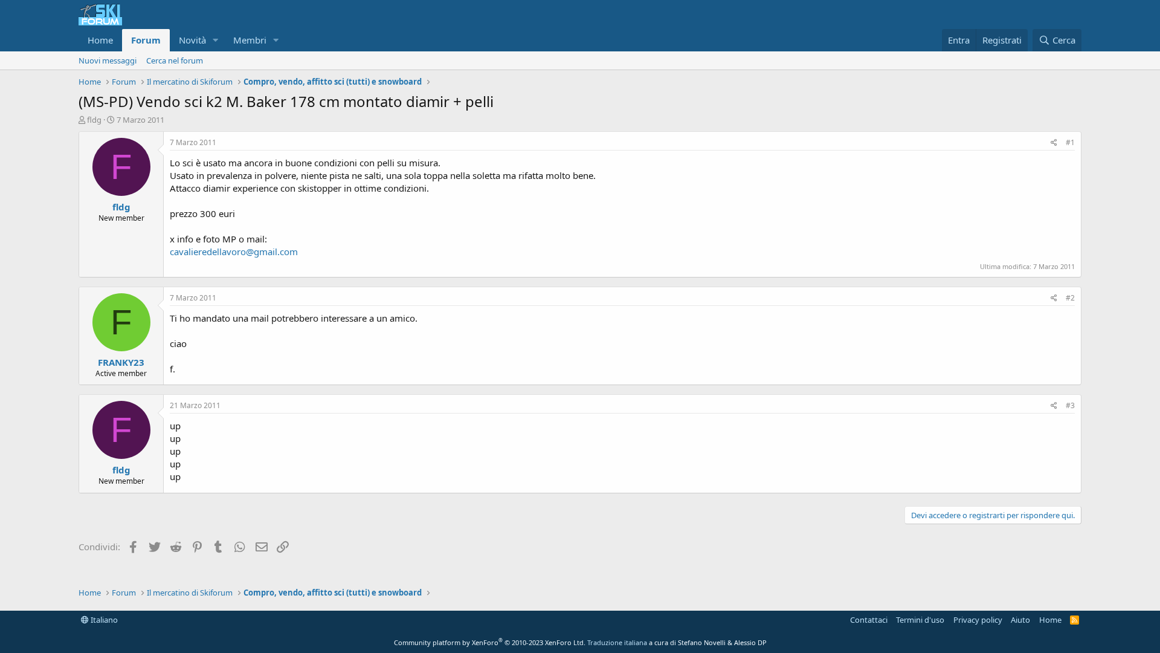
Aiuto (1020, 619)
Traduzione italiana (617, 642)
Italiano (103, 619)
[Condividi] (1054, 143)
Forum (146, 40)
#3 (1070, 405)
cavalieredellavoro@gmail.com (234, 251)
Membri (249, 40)
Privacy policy (977, 619)
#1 (1070, 142)
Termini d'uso (920, 619)
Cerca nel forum (174, 60)
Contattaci (869, 619)
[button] (215, 40)
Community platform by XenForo (489, 642)
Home (100, 40)
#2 (1070, 298)
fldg (94, 119)
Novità (192, 40)
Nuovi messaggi (108, 60)
